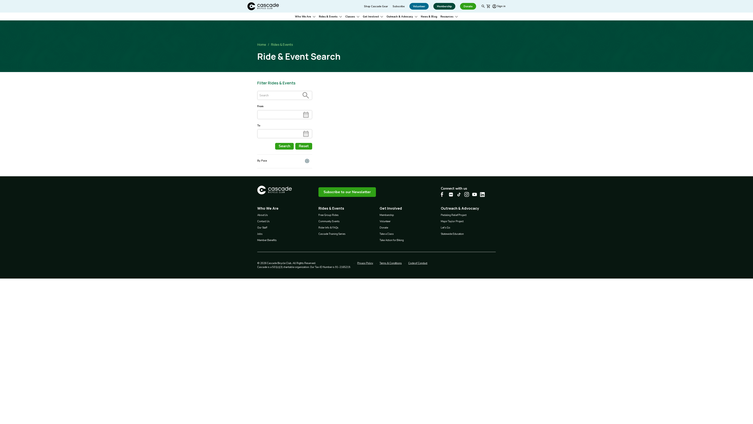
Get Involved (371, 16)
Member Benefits (267, 240)
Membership (387, 215)
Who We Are (303, 16)
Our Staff (262, 227)
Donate (384, 227)
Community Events (328, 221)
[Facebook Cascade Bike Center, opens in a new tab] (443, 194)
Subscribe (399, 6)
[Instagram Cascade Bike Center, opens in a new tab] (466, 194)
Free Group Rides (328, 215)
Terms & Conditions (391, 263)
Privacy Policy (365, 263)
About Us (262, 215)
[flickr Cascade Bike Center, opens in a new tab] (451, 194)
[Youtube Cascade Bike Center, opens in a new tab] (474, 194)
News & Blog (429, 16)
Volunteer (385, 221)
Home (261, 44)
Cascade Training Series (332, 234)
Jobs (260, 234)
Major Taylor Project (452, 221)
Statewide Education (452, 234)
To (258, 125)
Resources (446, 16)
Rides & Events (328, 16)
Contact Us (263, 221)
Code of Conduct (417, 263)
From (260, 106)
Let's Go (445, 227)
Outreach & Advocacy (400, 16)
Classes (350, 16)
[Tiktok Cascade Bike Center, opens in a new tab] (459, 194)
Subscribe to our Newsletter (347, 192)
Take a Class (387, 234)
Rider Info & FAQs (328, 227)
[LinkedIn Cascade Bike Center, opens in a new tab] (482, 194)
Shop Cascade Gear (376, 6)
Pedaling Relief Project (454, 215)
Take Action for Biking (392, 240)
